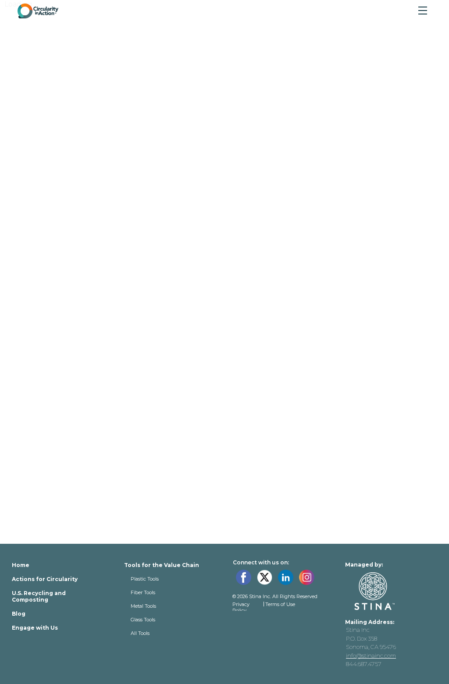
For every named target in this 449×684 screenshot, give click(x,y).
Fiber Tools (143, 592)
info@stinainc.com (371, 655)
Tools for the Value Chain (161, 565)
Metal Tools (143, 606)
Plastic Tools (145, 579)
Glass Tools (143, 620)
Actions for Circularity (45, 579)
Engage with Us (35, 627)
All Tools (140, 633)
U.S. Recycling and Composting (39, 596)
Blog (18, 613)
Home (20, 565)
